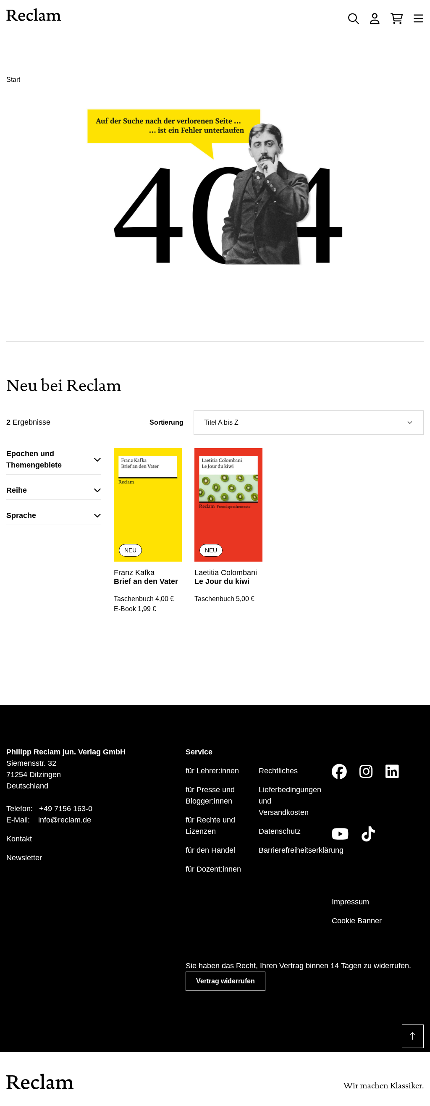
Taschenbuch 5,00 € (224, 598)
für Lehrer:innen (212, 771)
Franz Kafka (134, 572)
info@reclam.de (64, 820)
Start (13, 79)
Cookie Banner (357, 921)
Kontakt (19, 839)
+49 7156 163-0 (65, 808)
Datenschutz (280, 831)
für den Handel (210, 850)
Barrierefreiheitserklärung (301, 850)
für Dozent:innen (213, 869)
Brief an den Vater (146, 581)
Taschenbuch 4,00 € (144, 598)
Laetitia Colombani (225, 572)
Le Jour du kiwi (221, 581)
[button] (53, 461)
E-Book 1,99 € (135, 608)
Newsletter (24, 858)
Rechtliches (278, 771)
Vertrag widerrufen (225, 981)
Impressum (350, 902)
